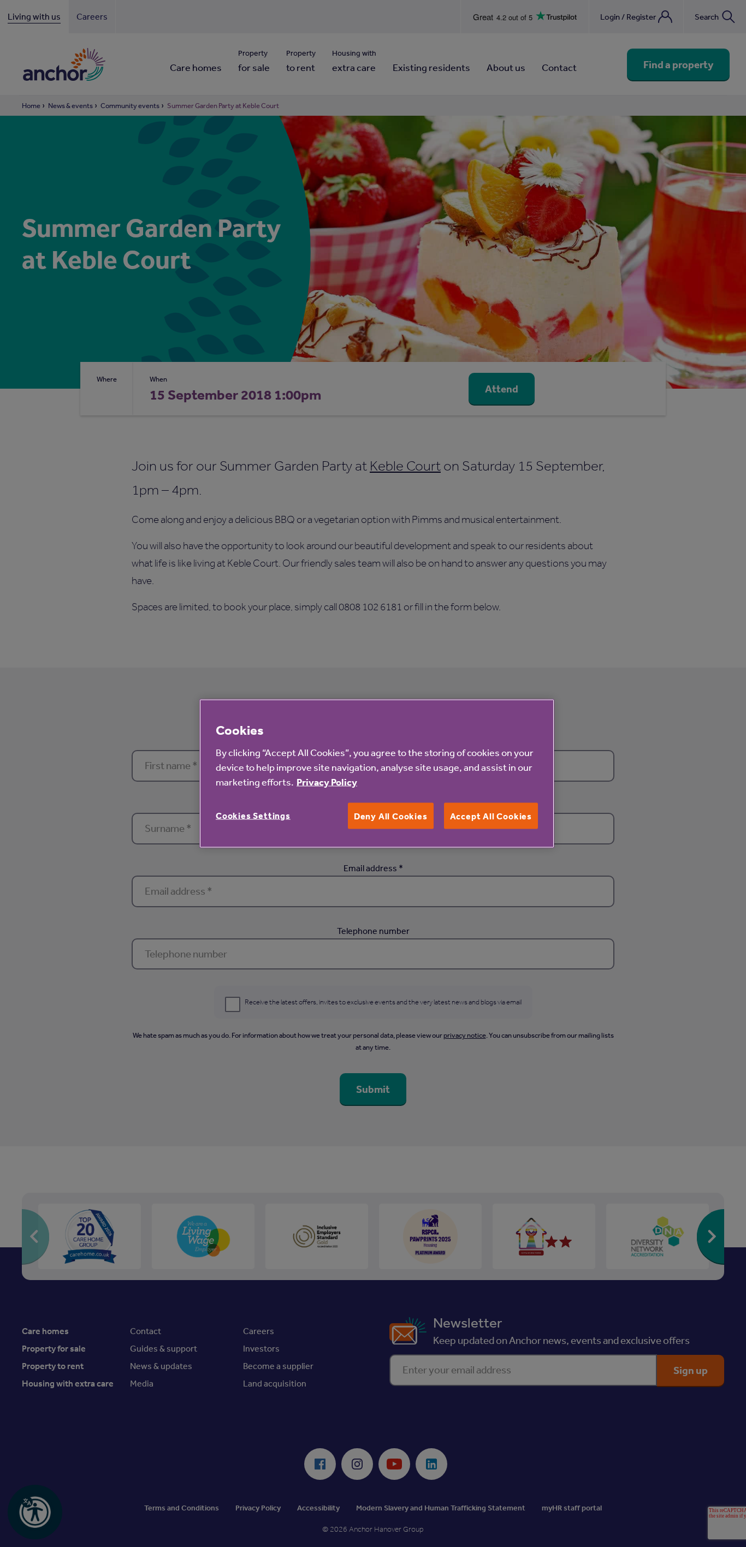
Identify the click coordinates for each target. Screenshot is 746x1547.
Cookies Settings (253, 815)
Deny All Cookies (391, 815)
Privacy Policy (327, 781)
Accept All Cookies (491, 815)
